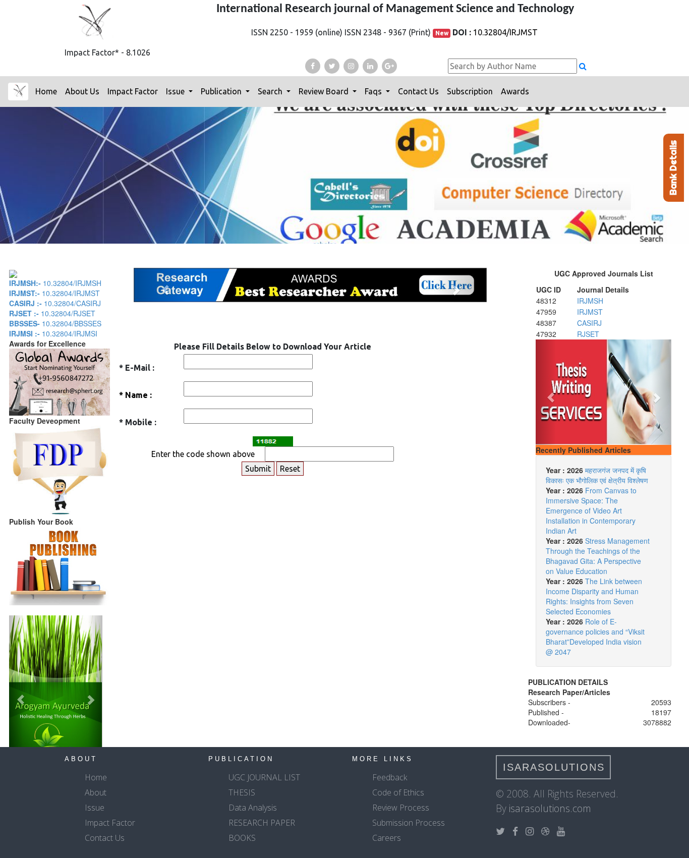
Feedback (389, 777)
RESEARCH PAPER (261, 822)
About (95, 792)
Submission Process (408, 822)
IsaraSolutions (554, 767)
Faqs (374, 91)
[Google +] (389, 66)
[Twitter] (331, 66)
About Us (82, 91)
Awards (515, 91)
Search (271, 91)
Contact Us (418, 91)
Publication (222, 91)
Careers (386, 837)
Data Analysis (252, 807)
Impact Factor (132, 91)
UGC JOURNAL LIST (264, 777)
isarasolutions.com (550, 808)
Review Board (325, 91)
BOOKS (242, 837)
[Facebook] (312, 66)
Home (46, 91)
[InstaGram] (351, 66)
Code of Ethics (398, 792)
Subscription (470, 91)
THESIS (241, 792)
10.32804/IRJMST (505, 32)
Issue (176, 91)
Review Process (400, 807)
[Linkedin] (370, 66)
